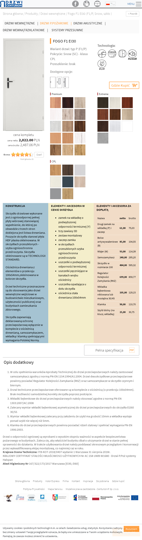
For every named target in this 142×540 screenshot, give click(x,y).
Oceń (39, 154)
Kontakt (76, 481)
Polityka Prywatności (34, 489)
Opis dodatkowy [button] (19, 362)
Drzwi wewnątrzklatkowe (25, 30)
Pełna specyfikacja (109, 350)
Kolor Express (52, 481)
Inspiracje (88, 481)
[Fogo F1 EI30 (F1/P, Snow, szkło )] (23, 84)
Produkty (31, 13)
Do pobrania (102, 481)
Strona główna (13, 13)
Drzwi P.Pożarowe (56, 23)
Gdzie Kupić (120, 85)
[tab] (71, 362)
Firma (66, 481)
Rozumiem (131, 529)
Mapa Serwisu (55, 489)
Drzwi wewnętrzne (52, 13)
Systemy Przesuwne (67, 30)
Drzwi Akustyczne (89, 23)
